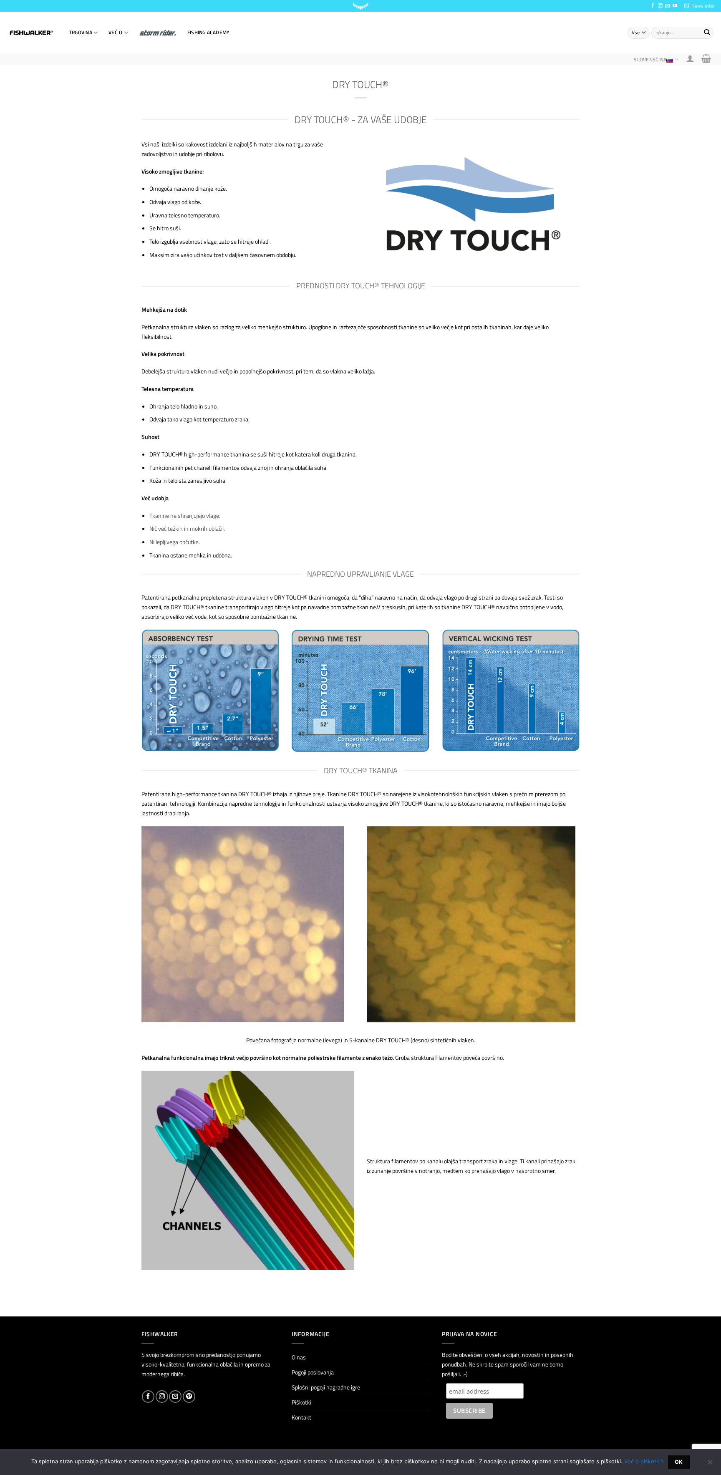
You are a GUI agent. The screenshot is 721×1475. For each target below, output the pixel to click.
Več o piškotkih (644, 1461)
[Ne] (710, 1464)
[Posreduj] (706, 32)
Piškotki (301, 1402)
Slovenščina (650, 59)
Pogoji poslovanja (313, 1372)
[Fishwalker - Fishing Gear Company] (31, 33)
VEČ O (115, 32)
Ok (679, 1462)
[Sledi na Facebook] (652, 5)
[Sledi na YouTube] (675, 5)
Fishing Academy (208, 32)
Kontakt (301, 1417)
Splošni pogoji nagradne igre (326, 1387)
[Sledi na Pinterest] (189, 1396)
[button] (699, 6)
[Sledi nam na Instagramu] (660, 5)
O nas (299, 1357)
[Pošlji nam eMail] (667, 5)
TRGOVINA (80, 32)
